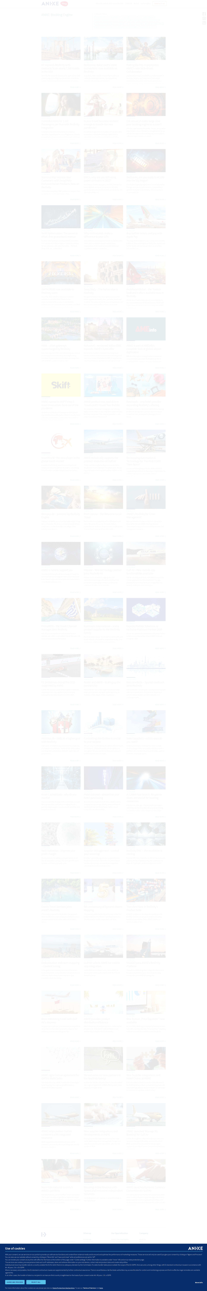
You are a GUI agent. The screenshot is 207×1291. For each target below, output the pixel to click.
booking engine (102, 17)
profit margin (128, 27)
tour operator (118, 24)
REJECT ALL (36, 1282)
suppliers (117, 27)
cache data (115, 17)
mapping (131, 20)
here (101, 1288)
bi (128, 24)
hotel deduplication (146, 17)
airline (132, 17)
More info (199, 1282)
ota (138, 20)
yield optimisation (149, 27)
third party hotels (103, 24)
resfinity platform (103, 27)
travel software (137, 24)
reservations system (150, 20)
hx (138, 27)
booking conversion (103, 20)
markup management (155, 24)
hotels (124, 17)
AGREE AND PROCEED (15, 1282)
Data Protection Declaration (64, 1288)
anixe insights (119, 20)
